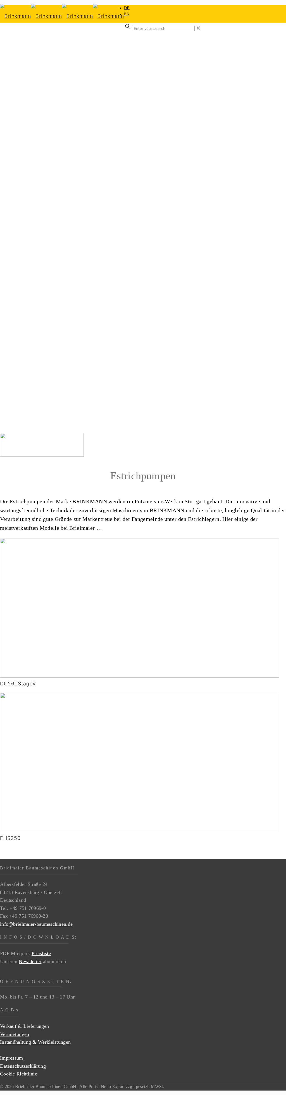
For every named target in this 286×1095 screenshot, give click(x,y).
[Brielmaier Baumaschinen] (62, 16)
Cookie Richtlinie (18, 1074)
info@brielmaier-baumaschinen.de (36, 924)
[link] (198, 28)
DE (127, 8)
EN (127, 14)
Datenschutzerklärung (23, 1066)
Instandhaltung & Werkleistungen (35, 1042)
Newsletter (30, 961)
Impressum (11, 1058)
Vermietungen (14, 1034)
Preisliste (41, 953)
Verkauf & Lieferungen (24, 1026)
